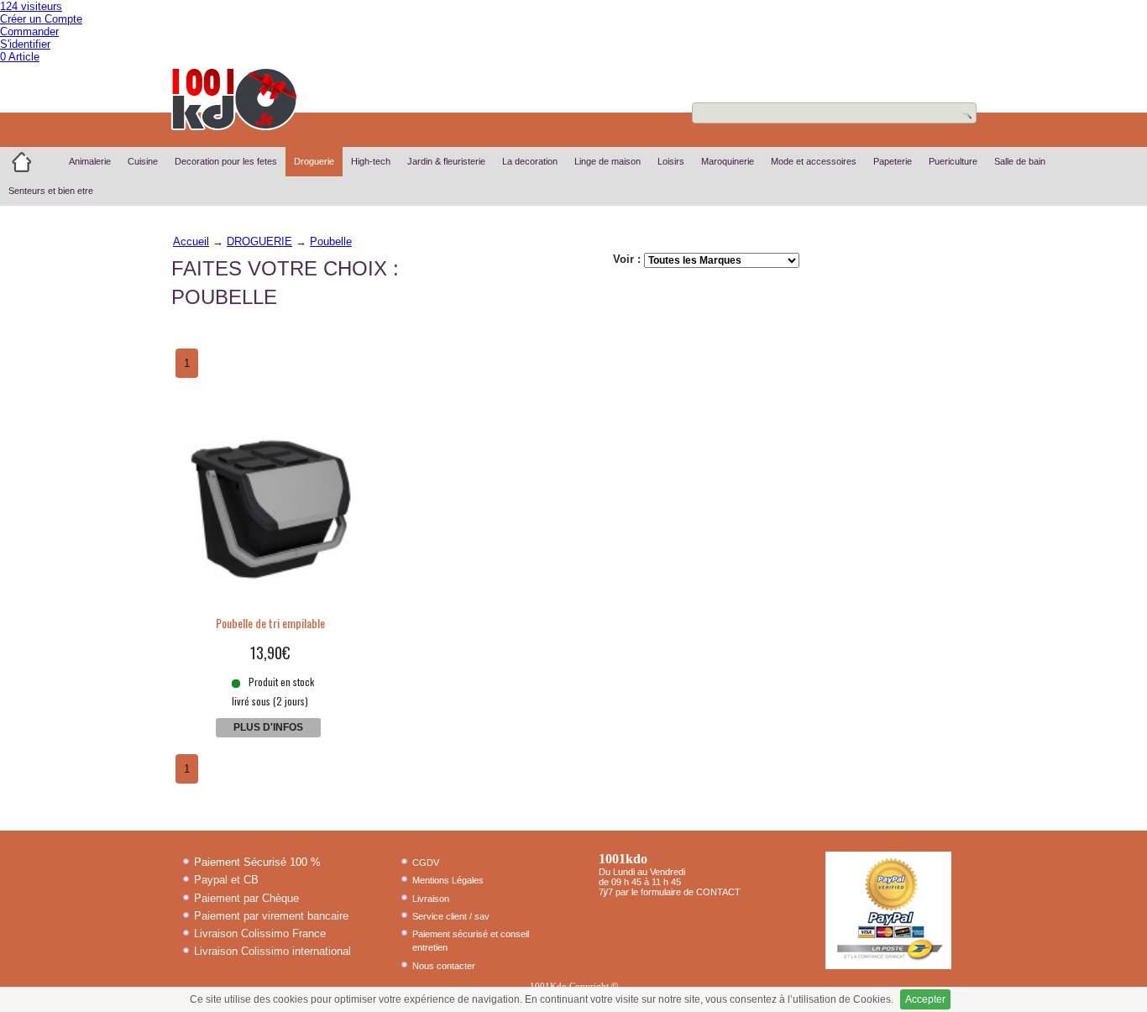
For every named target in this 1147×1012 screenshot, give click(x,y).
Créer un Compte (41, 19)
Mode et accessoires (813, 161)
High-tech (370, 161)
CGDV (425, 862)
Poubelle (331, 241)
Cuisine (143, 161)
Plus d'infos (268, 727)
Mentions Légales (448, 880)
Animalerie (90, 161)
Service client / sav (451, 916)
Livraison (430, 899)
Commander (29, 31)
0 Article (19, 56)
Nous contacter (443, 966)
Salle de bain (1019, 161)
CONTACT (718, 892)
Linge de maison (607, 161)
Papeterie (892, 161)
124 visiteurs (31, 6)
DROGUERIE (259, 241)
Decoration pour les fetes (226, 161)
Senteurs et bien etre (50, 191)
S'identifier (25, 44)
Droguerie (314, 161)
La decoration (530, 161)
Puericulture (953, 161)
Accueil (191, 241)
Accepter (925, 999)
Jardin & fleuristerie (446, 161)
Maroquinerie (727, 161)
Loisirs (670, 161)
